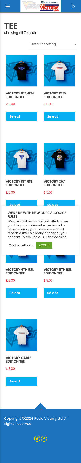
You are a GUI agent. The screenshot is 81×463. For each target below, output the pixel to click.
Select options (16, 117)
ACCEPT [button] (44, 245)
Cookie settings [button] (21, 245)
